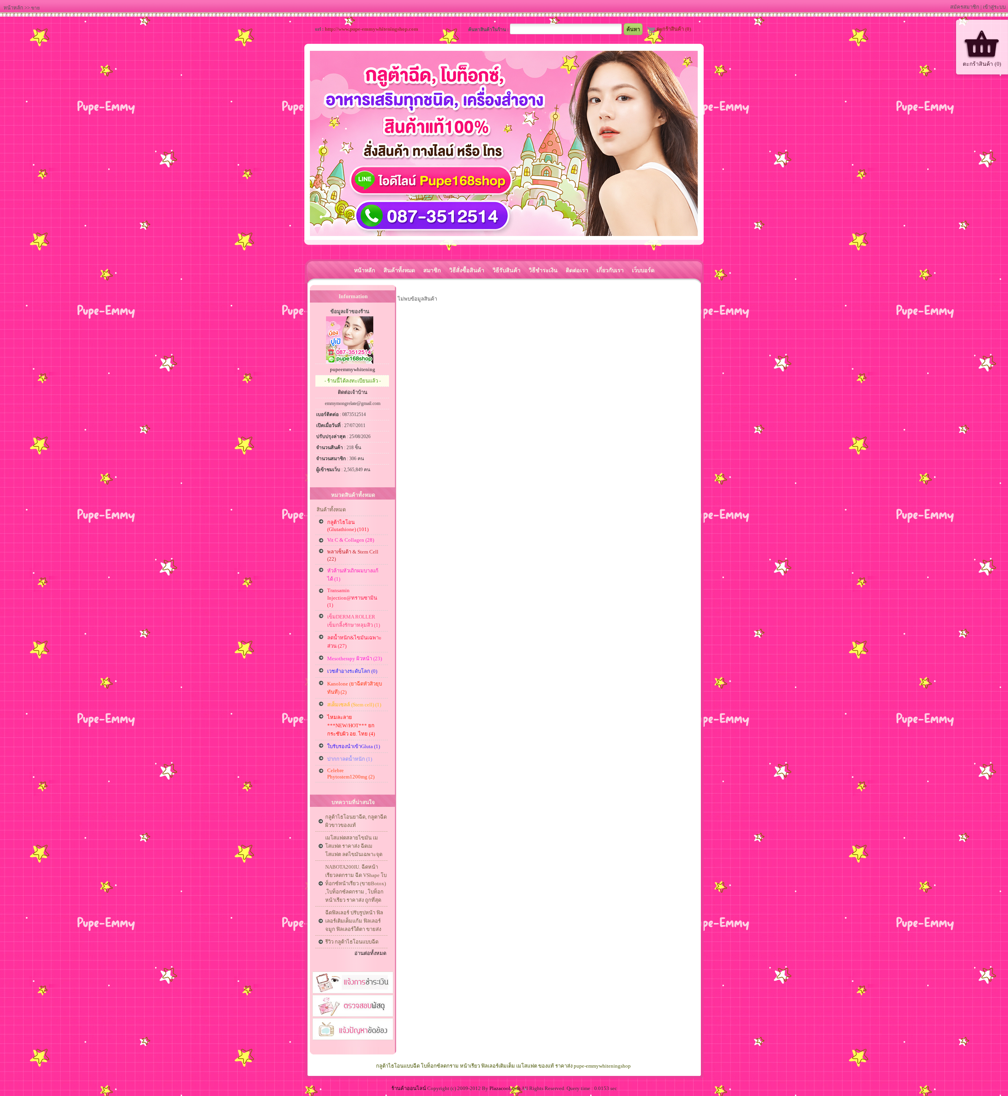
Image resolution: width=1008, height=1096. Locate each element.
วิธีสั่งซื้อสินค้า (466, 270)
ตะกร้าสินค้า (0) (673, 29)
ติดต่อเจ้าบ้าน (352, 392)
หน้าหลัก (13, 8)
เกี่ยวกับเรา (610, 270)
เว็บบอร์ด (643, 270)
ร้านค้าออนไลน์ (408, 1088)
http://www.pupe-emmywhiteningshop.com (371, 29)
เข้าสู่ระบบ (994, 7)
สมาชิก (432, 270)
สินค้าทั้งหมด (399, 270)
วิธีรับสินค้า (507, 270)
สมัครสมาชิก (964, 7)
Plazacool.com (505, 1088)
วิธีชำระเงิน (543, 270)
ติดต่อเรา (577, 270)
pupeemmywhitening (352, 369)
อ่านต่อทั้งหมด (370, 953)
